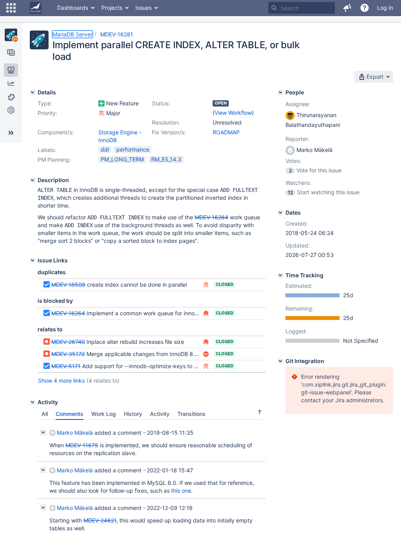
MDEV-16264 (211, 217)
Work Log (103, 413)
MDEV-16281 (116, 34)
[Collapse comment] (43, 432)
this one (181, 490)
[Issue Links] (32, 260)
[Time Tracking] (280, 275)
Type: (45, 103)
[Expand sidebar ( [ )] (11, 133)
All (45, 413)
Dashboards (72, 7)
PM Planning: (54, 159)
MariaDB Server (72, 34)
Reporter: (297, 139)
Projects (111, 7)
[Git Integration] (280, 361)
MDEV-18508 (68, 284)
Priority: (47, 113)
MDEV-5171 (66, 366)
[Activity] (32, 402)
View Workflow (233, 112)
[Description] (32, 180)
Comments (69, 413)
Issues (143, 7)
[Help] (364, 8)
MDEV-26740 (68, 341)
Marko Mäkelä (75, 432)
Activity (160, 413)
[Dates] (280, 212)
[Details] (32, 92)
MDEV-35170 (68, 354)
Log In (385, 7)
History (133, 413)
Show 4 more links (61, 380)
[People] (280, 92)
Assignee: (297, 104)
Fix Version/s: (169, 132)
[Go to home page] (35, 8)
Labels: (47, 149)
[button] (11, 8)
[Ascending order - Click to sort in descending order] (259, 412)
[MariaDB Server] (11, 35)
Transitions (191, 413)
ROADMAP (226, 132)
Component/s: (56, 132)
